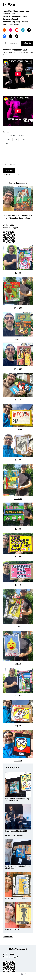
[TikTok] (29, 30)
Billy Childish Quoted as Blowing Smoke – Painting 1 (17, 800)
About (21, 11)
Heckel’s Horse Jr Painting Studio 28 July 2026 (17, 867)
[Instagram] (10, 30)
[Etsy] (4, 30)
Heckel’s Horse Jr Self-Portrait (16, 899)
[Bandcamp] (23, 30)
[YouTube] (16, 30)
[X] (10, 36)
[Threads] (16, 36)
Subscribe (27, 43)
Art (10, 11)
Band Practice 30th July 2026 (16, 831)
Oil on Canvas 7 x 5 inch (14, 836)
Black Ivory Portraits (12, 929)
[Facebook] (4, 36)
